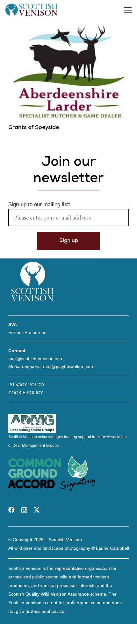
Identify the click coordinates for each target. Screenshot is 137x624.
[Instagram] (24, 510)
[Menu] (128, 10)
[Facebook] (11, 510)
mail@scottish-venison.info (35, 358)
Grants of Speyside (33, 128)
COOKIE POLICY (25, 392)
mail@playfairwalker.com (68, 366)
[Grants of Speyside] (68, 24)
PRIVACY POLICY (26, 384)
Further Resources (27, 332)
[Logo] (31, 10)
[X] (36, 510)
